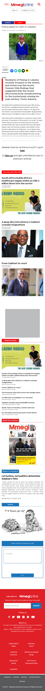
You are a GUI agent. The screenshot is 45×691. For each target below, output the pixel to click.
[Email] (33, 617)
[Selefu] (22, 522)
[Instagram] (24, 617)
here (22, 151)
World (13, 663)
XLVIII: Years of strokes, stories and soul (18, 407)
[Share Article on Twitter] (15, 70)
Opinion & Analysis (31, 652)
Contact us (7, 677)
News (20, 22)
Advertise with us (34, 677)
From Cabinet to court (14, 263)
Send (22, 575)
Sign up (9, 156)
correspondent (6, 185)
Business (31, 643)
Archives (16, 677)
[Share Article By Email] (23, 70)
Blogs (31, 654)
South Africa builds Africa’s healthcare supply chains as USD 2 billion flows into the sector (20, 181)
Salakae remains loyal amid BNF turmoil (18, 402)
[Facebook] (10, 617)
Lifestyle (13, 652)
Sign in (14, 10)
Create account (27, 10)
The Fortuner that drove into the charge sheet (21, 392)
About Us (24, 677)
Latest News (13, 643)
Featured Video (31, 663)
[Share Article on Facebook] (11, 70)
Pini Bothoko (5, 72)
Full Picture (31, 660)
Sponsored (13, 660)
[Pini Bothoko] (5, 68)
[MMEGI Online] (22, 5)
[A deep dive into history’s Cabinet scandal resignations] (22, 243)
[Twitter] (14, 617)
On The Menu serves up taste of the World (19, 412)
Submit (36, 605)
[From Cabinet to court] (22, 282)
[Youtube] (19, 617)
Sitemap (22, 681)
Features (13, 654)
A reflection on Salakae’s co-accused (17, 397)
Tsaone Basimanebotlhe (9, 404)
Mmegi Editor (6, 498)
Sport (31, 646)
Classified (13, 669)
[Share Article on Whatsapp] (19, 70)
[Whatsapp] (29, 617)
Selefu (10, 504)
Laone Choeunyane (7, 409)
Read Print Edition (10, 420)
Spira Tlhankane (6, 227)
